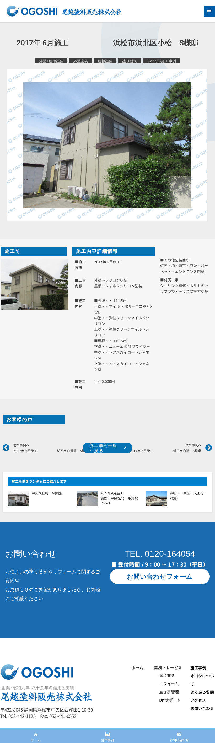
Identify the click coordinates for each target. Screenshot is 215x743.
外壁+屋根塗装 (51, 60)
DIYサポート (167, 700)
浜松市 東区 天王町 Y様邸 (188, 495)
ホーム (137, 667)
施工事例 (198, 667)
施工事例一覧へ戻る (103, 448)
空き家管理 (166, 691)
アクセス (198, 700)
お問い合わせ (202, 708)
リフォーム (166, 683)
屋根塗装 (105, 60)
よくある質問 (202, 692)
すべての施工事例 (161, 60)
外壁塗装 (80, 60)
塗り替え (129, 60)
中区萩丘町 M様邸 (46, 493)
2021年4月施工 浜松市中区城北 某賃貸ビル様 (122, 498)
